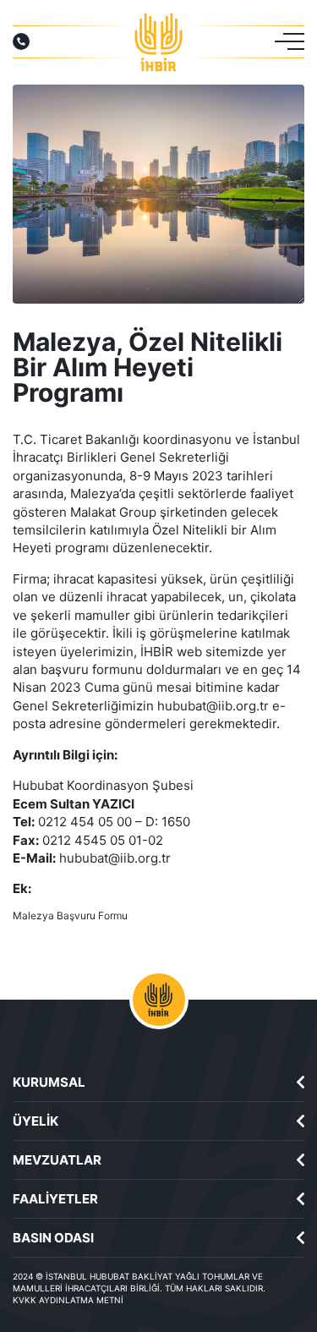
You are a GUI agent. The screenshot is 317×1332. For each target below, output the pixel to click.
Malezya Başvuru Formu (70, 915)
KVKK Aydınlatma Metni (68, 1300)
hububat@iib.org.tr (213, 706)
